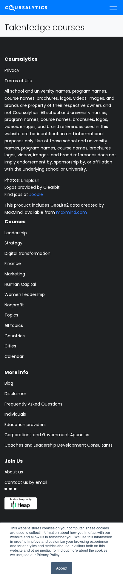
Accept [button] (61, 567)
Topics (11, 315)
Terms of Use (18, 81)
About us (13, 472)
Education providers (25, 425)
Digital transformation (27, 253)
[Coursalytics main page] (33, 7)
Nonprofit (14, 305)
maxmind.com (71, 212)
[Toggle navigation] (113, 7)
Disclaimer (15, 394)
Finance (12, 263)
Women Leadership (24, 294)
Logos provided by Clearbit (32, 187)
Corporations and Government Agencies (46, 435)
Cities (10, 346)
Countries (14, 336)
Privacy (11, 70)
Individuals (15, 414)
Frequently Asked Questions (33, 404)
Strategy (13, 243)
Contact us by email (25, 482)
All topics (13, 325)
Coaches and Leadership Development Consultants (58, 445)
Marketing (14, 274)
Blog (8, 383)
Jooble (36, 194)
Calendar (14, 356)
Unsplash (30, 180)
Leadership (15, 233)
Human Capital (20, 284)
